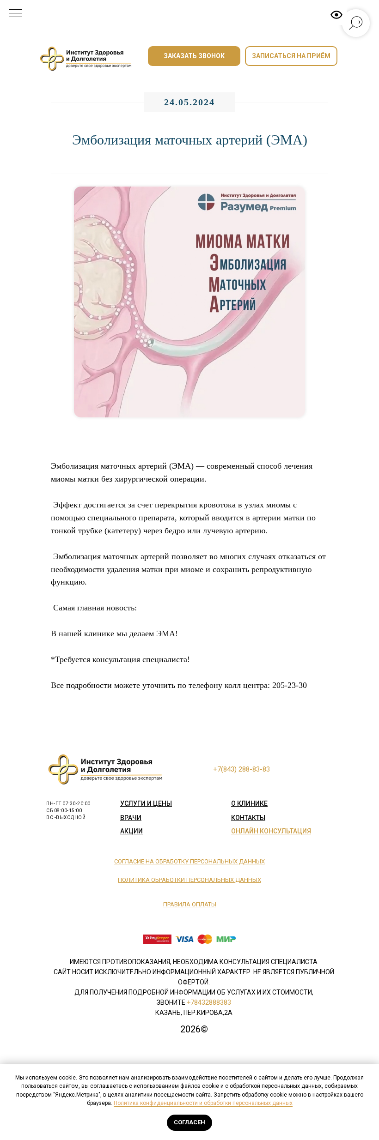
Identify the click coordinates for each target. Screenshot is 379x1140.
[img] (88, 59)
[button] (194, 56)
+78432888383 (209, 1002)
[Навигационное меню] (15, 13)
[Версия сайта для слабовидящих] (336, 15)
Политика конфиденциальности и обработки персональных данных (203, 1103)
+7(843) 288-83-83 (241, 769)
